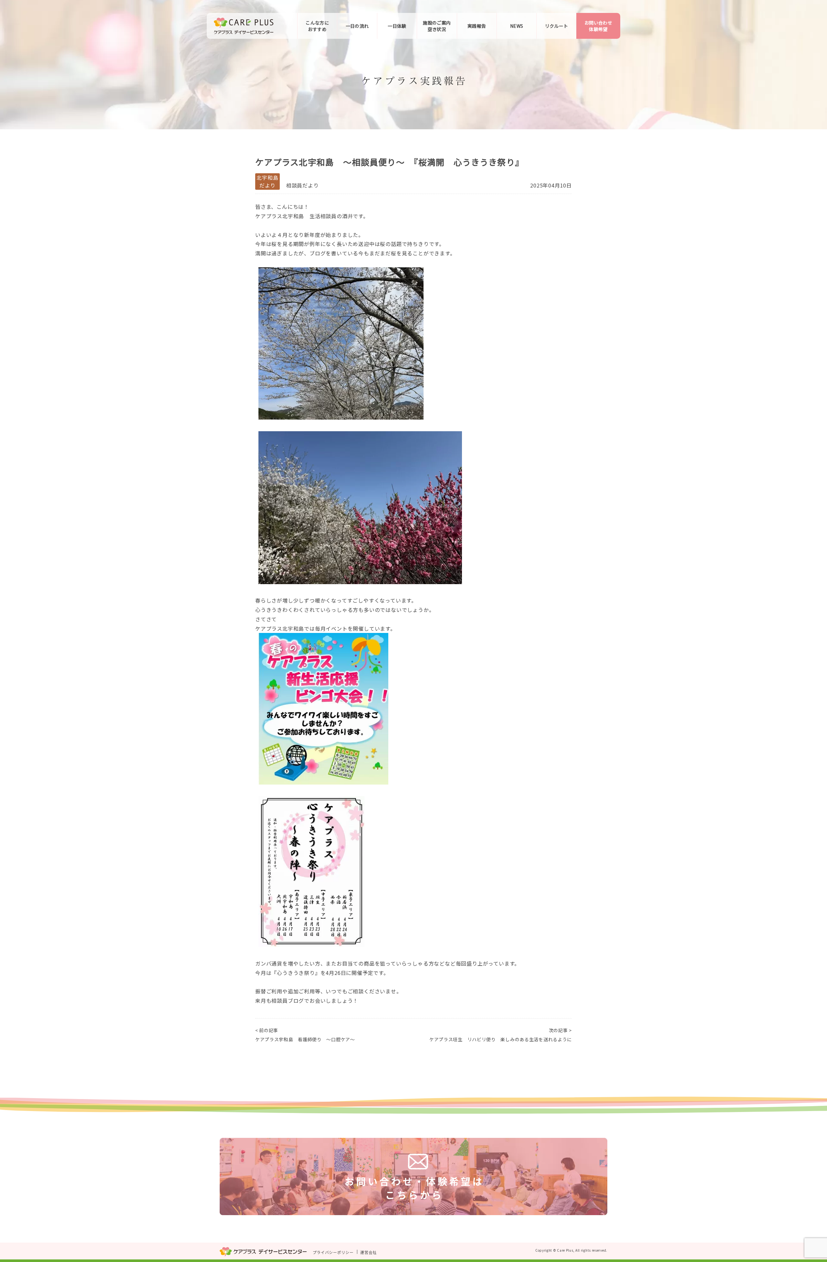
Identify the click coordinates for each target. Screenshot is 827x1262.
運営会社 (368, 1252)
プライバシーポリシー (333, 1252)
